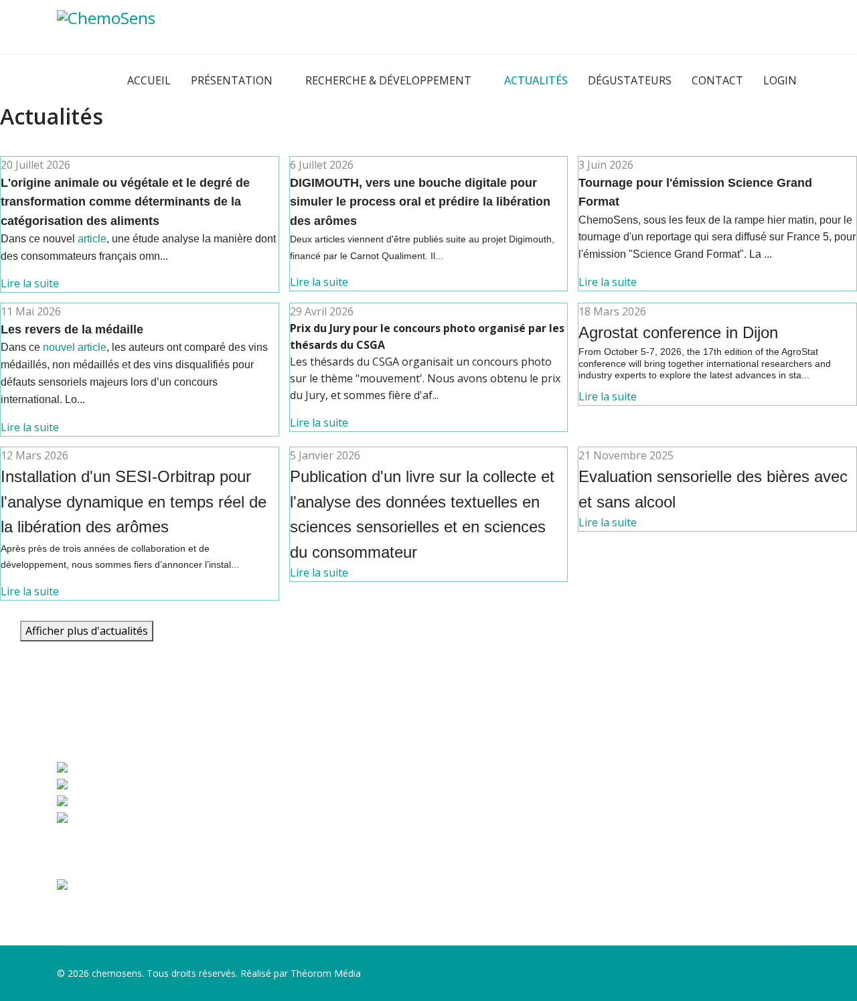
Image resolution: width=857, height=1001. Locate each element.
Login (780, 80)
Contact (717, 80)
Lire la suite (30, 283)
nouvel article (74, 347)
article (92, 238)
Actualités (536, 80)
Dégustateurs (630, 80)
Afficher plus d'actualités (86, 630)
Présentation (231, 80)
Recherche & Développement (388, 80)
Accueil (149, 80)
